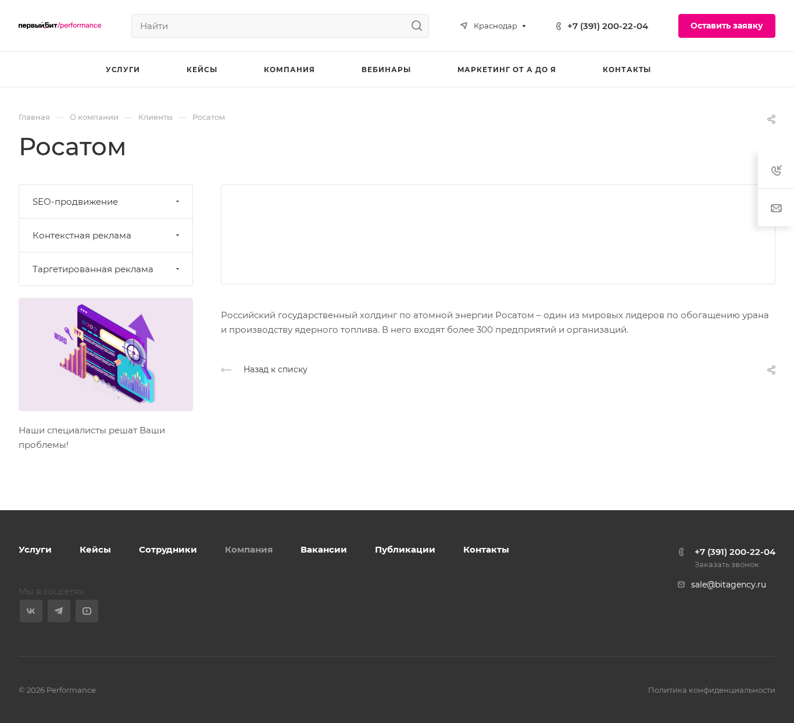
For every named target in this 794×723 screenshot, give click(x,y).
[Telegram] (59, 611)
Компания (249, 549)
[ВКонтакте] (31, 611)
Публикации (405, 549)
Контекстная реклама (82, 235)
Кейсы (95, 549)
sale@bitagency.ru (728, 584)
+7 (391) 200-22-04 (607, 25)
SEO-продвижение (75, 201)
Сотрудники (168, 549)
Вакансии (324, 549)
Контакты (486, 549)
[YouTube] (87, 611)
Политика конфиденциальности (711, 689)
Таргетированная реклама (93, 269)
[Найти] (420, 26)
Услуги (35, 549)
